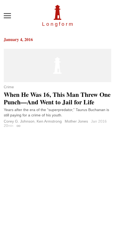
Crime (9, 87)
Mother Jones (76, 121)
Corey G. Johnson (19, 121)
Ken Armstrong (49, 121)
